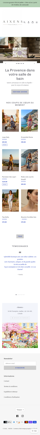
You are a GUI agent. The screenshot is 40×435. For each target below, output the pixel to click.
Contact (6, 381)
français (19, 410)
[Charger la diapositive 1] (16, 63)
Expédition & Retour (10, 392)
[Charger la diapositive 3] (20, 295)
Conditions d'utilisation (12, 397)
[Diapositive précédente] (5, 63)
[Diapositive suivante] (34, 63)
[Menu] (37, 22)
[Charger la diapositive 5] (23, 63)
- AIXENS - (10, 428)
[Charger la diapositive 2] (18, 63)
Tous (20, 236)
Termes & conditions (10, 386)
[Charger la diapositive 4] (21, 63)
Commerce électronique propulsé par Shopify (25, 428)
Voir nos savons (20, 92)
